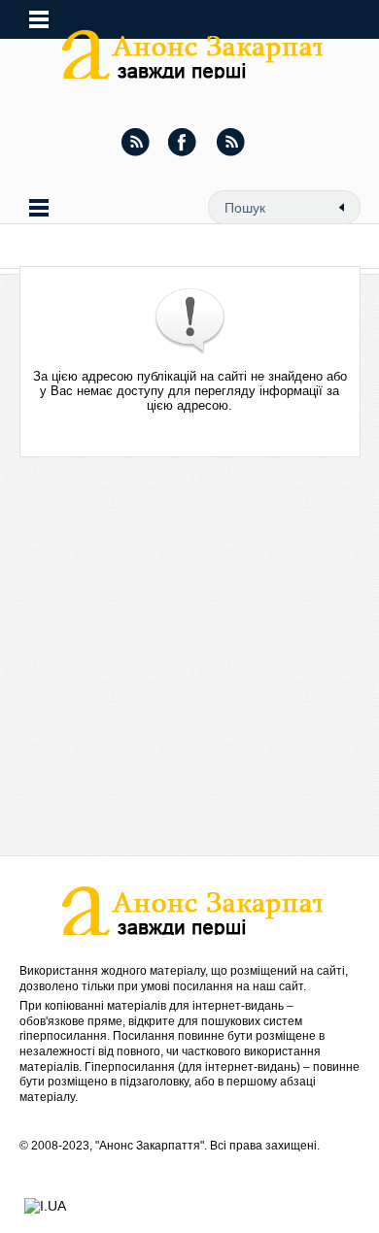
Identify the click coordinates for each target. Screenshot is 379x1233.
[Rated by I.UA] (45, 1206)
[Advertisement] (189, 666)
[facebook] (182, 141)
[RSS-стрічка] (135, 141)
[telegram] (230, 141)
